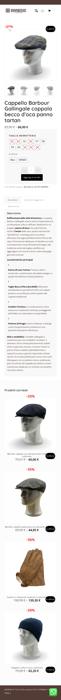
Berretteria (28, 187)
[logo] (25, 11)
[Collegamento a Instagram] (54, 696)
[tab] (13, 200)
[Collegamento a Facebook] (49, 696)
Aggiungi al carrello (31, 177)
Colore (13, 154)
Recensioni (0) (13, 206)
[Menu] (42, 10)
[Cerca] (35, 11)
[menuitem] (35, 11)
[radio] (24, 141)
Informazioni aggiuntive (33, 200)
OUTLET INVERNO (41, 187)
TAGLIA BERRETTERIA (22, 135)
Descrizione (13, 200)
